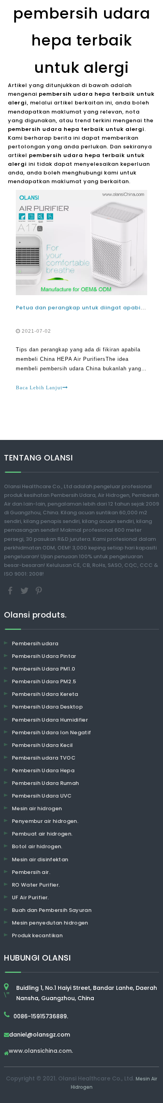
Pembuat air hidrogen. (42, 834)
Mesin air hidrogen (37, 808)
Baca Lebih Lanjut (39, 387)
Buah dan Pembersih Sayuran (51, 910)
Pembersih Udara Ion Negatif (51, 732)
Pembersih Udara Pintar (44, 656)
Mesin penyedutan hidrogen (50, 923)
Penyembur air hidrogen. (45, 821)
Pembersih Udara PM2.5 (44, 681)
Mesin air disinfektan (40, 859)
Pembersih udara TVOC (44, 758)
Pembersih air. (31, 872)
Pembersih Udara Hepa (43, 770)
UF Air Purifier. (30, 897)
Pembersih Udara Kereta (45, 694)
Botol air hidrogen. (37, 846)
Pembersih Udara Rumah (45, 783)
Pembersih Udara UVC (42, 796)
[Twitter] (25, 590)
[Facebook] (11, 590)
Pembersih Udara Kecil (42, 745)
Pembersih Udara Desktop (47, 707)
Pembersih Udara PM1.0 (43, 669)
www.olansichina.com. (41, 1051)
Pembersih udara (35, 643)
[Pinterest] (38, 590)
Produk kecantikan (37, 935)
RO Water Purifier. (36, 885)
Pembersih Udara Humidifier (50, 720)
